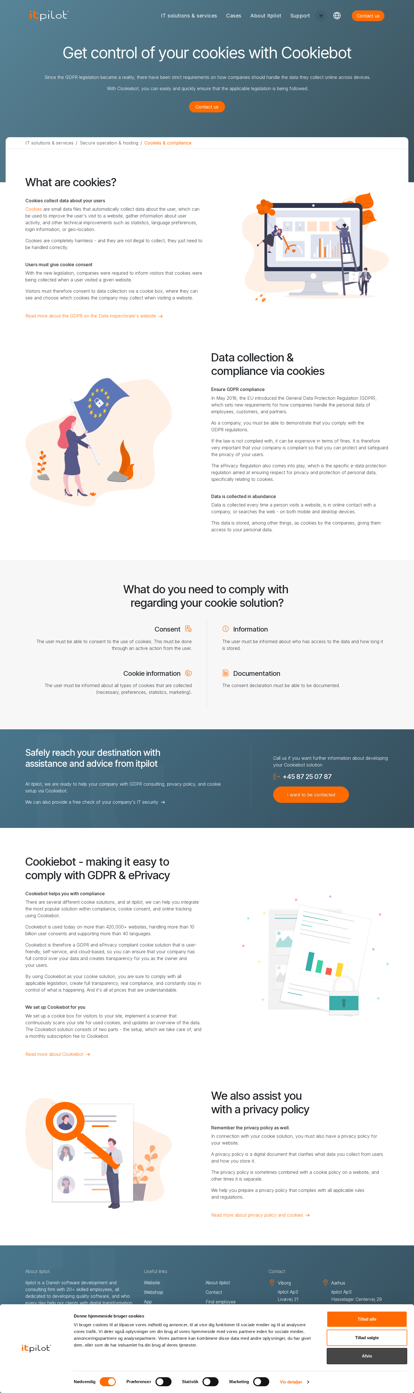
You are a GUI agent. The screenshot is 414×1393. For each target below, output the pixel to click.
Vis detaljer (291, 1381)
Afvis (367, 1356)
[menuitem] (189, 16)
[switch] (163, 1381)
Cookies (33, 209)
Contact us (207, 107)
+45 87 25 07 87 (307, 777)
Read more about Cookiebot (54, 1054)
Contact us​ (368, 16)
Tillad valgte (367, 1337)
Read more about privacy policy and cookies (257, 1215)
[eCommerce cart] (320, 16)
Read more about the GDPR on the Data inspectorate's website (90, 316)
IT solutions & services (49, 143)
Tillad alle (367, 1319)
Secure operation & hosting (109, 143)
